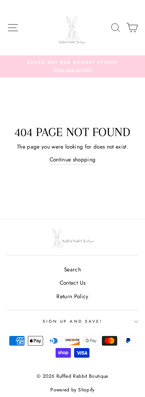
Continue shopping (73, 159)
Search (72, 269)
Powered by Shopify (72, 389)
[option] (72, 66)
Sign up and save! (72, 321)
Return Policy (72, 296)
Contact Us (72, 283)
